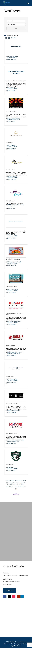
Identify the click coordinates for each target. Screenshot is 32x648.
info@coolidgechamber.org (11, 581)
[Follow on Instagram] (13, 596)
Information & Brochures (17, 486)
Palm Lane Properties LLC (12, 403)
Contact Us (9, 590)
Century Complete (10, 200)
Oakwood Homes (10, 376)
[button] (5, 36)
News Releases (18, 480)
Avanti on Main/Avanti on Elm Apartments (15, 80)
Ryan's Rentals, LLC (10, 464)
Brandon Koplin (9, 142)
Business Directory (10, 480)
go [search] (16, 28)
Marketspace (14, 484)
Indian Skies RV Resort (11, 286)
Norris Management (10, 345)
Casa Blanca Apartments (11, 169)
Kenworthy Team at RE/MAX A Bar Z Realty (14, 314)
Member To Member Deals (16, 483)
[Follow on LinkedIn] (22, 596)
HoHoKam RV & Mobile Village (13, 259)
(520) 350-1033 (7, 585)
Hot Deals (13, 482)
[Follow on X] (9, 596)
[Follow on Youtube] (18, 596)
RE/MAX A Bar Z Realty (11, 433)
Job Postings (21, 484)
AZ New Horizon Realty (11, 111)
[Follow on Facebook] (4, 596)
